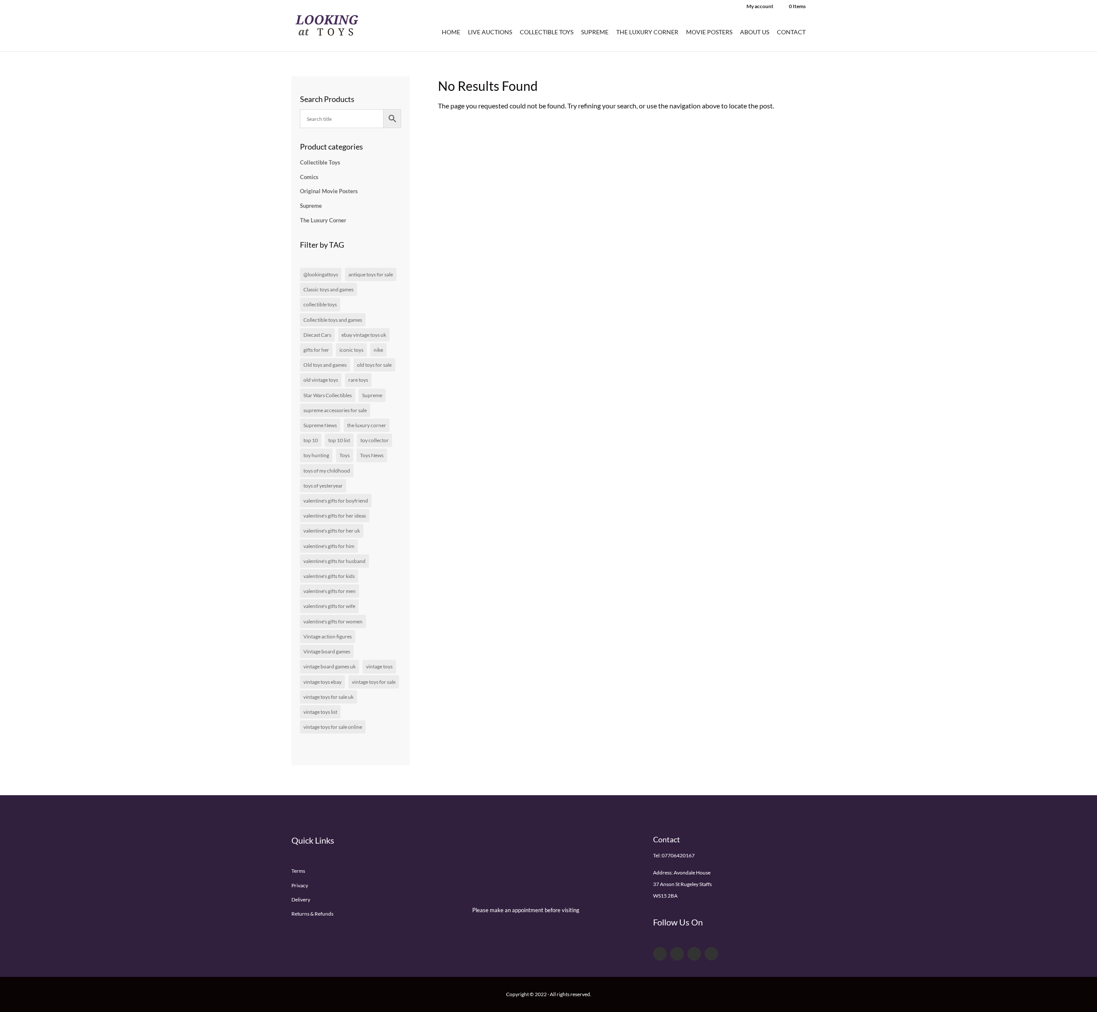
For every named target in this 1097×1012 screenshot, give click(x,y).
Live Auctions (490, 32)
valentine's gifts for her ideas (334, 515)
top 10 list (339, 440)
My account (759, 6)
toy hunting (316, 455)
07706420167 (678, 855)
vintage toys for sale (374, 682)
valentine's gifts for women (333, 621)
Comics (309, 177)
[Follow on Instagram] (711, 954)
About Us (754, 32)
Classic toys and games (328, 289)
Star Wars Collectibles (327, 395)
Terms (298, 871)
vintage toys (379, 666)
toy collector (374, 440)
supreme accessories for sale (335, 410)
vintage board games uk (329, 666)
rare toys (358, 380)
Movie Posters (709, 32)
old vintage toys (320, 380)
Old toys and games (325, 365)
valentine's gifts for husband (334, 561)
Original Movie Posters (329, 191)
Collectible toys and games (332, 320)
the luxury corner (366, 425)
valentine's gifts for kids (329, 576)
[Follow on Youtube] (694, 954)
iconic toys (351, 350)
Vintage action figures (327, 636)
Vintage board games (326, 651)
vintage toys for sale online (332, 727)
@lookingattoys (320, 274)
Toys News (372, 455)
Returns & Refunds (312, 913)
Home (451, 32)
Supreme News (320, 425)
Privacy (299, 885)
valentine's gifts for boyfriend (335, 500)
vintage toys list (320, 712)
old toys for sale (374, 365)
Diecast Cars (317, 335)
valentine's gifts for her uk (331, 530)
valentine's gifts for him (328, 546)
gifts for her (316, 350)
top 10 (310, 440)
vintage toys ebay (322, 682)
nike (378, 350)
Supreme (594, 32)
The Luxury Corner (647, 32)
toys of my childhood (326, 470)
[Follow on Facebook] (660, 954)
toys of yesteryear (323, 485)
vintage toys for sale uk (328, 697)
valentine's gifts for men (329, 591)
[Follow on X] (677, 954)
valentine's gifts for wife (329, 606)
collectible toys (320, 304)
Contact (791, 32)
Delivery (300, 899)
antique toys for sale (370, 274)
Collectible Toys (546, 32)
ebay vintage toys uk (364, 335)
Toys (344, 455)
